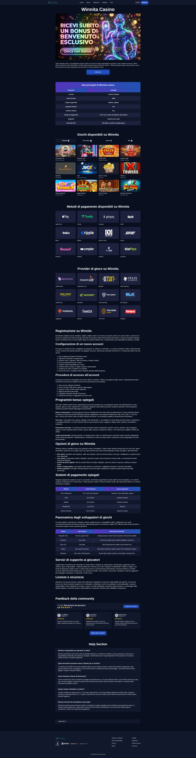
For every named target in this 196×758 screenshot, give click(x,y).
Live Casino (86, 140)
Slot (129, 140)
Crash (107, 140)
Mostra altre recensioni (98, 633)
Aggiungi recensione (131, 606)
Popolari (64, 140)
